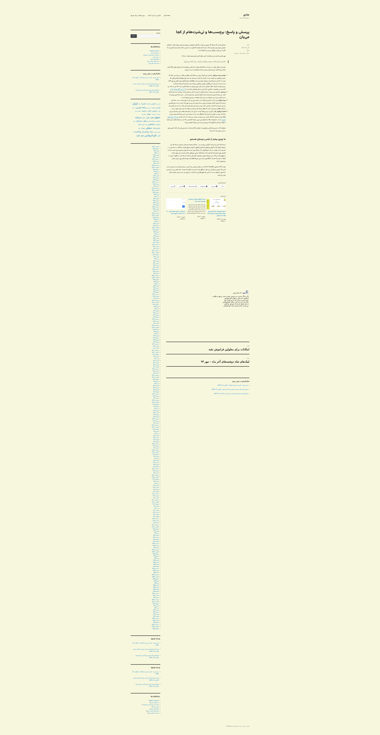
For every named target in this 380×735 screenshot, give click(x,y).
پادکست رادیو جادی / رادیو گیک (151, 55)
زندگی (247, 53)
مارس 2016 (156, 388)
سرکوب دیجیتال (142, 121)
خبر (147, 117)
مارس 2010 (156, 537)
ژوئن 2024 (156, 195)
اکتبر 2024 (156, 186)
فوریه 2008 (156, 589)
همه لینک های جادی (153, 63)
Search (158, 33)
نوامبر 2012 (156, 471)
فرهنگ (140, 124)
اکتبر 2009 (156, 548)
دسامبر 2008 (155, 569)
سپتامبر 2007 (155, 600)
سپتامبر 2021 (155, 251)
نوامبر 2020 (156, 271)
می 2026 (156, 153)
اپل (139, 104)
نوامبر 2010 (156, 521)
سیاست (157, 124)
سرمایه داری (151, 121)
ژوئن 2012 (156, 481)
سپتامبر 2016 (155, 375)
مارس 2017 (156, 363)
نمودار (143, 128)
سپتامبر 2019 (155, 301)
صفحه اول (167, 15)
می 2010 (156, 533)
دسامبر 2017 (155, 344)
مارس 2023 (156, 226)
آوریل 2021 (156, 261)
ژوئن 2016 (156, 382)
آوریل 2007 (156, 610)
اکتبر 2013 (156, 448)
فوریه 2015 (156, 415)
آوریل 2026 (156, 155)
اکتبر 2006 (156, 623)
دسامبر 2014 (155, 419)
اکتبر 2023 (156, 211)
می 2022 (156, 234)
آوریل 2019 (156, 311)
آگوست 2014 (155, 427)
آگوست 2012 (155, 477)
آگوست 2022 (155, 228)
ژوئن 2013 (156, 456)
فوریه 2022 (156, 240)
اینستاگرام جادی (155, 53)
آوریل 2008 (156, 585)
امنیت (143, 103)
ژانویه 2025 (156, 180)
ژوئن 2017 (156, 357)
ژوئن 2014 (156, 431)
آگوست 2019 (155, 303)
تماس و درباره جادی (154, 15)
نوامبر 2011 (156, 496)
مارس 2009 (156, 562)
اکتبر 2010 (156, 523)
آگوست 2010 (155, 527)
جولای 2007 (156, 604)
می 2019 (156, 309)
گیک (138, 135)
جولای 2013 (156, 454)
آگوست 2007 (155, 602)
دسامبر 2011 (155, 494)
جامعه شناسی (138, 111)
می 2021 (156, 259)
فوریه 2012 (156, 490)
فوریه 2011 (156, 515)
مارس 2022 (156, 238)
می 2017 (156, 359)
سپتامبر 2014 (155, 425)
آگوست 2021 (155, 253)
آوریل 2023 (156, 224)
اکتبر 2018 (156, 323)
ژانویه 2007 (156, 616)
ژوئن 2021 (156, 257)
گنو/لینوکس (150, 136)
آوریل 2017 (156, 361)
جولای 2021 (156, 255)
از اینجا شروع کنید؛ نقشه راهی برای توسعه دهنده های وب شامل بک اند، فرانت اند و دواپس (216, 213)
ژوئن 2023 (156, 219)
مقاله (248, 50)
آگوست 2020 (155, 278)
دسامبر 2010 (155, 519)
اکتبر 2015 (156, 398)
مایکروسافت (156, 128)
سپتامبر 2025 (155, 165)
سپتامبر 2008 (155, 575)
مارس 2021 (156, 263)
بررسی (148, 108)
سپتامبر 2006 (155, 625)
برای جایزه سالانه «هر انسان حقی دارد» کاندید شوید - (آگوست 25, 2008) (230, 389)
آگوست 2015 (155, 402)
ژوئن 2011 (156, 506)
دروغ (144, 118)
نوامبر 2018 (156, 321)
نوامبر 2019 (156, 296)
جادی (246, 15)
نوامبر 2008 (156, 571)
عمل (143, 124)
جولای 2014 (156, 429)
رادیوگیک (138, 117)
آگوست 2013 (155, 452)
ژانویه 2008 (156, 591)
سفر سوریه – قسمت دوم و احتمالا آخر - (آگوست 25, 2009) (233, 385)
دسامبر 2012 (155, 469)
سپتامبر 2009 (155, 550)
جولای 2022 (156, 230)
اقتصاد (148, 104)
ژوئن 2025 (156, 172)
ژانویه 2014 (156, 442)
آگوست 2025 (155, 168)
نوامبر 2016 (156, 371)
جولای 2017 (156, 355)
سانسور (158, 121)
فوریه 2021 (156, 265)
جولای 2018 (156, 330)
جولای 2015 (156, 404)
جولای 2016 (156, 379)
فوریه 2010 (156, 539)
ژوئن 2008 (156, 581)
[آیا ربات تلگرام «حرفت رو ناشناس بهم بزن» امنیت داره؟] (195, 209)
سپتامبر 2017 (155, 350)
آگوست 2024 (155, 190)
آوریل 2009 (156, 560)
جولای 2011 (156, 504)
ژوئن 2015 (156, 406)
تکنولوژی (154, 111)
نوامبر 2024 (156, 184)
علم (146, 124)
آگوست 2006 (155, 627)
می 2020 (156, 284)
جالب (149, 111)
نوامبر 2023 (156, 209)
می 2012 (156, 483)
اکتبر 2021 (156, 249)
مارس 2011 (156, 512)
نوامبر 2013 (156, 446)
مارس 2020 (156, 288)
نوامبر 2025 (156, 161)
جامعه (144, 111)
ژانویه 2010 (156, 542)
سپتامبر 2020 (155, 276)
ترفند (159, 111)
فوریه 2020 (156, 290)
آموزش (153, 104)
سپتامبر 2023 (155, 213)
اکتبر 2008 (156, 573)
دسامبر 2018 (155, 319)
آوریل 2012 (156, 485)
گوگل (142, 136)
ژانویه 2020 (156, 292)
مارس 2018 (156, 338)
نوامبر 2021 (156, 246)
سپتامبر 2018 (155, 325)
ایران (135, 103)
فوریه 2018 (156, 340)
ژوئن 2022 (156, 232)
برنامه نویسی (141, 107)
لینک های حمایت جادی (153, 61)
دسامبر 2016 (155, 369)
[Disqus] (207, 260)
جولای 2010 (156, 529)
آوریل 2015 (156, 411)
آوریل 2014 (156, 436)
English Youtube (154, 51)
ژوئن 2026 (156, 151)
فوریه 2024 (156, 203)
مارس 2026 (156, 157)
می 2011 (156, 508)
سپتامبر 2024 (155, 188)
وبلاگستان (145, 132)
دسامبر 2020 (155, 269)
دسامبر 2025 (155, 159)
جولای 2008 (156, 579)
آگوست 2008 (155, 577)
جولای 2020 (156, 280)
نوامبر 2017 (156, 346)
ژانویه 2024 (156, 205)
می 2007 (156, 608)
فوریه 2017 (156, 365)
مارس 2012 (156, 488)
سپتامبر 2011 (155, 500)
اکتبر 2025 (156, 163)
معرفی (149, 128)
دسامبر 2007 (155, 593)
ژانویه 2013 (156, 467)
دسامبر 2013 (155, 444)
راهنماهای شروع (155, 59)
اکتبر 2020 (156, 273)
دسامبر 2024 (155, 182)
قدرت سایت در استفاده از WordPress (235, 726)
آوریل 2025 (156, 176)
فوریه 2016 (156, 390)
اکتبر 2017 (156, 348)
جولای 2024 (156, 192)
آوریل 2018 (156, 336)
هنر (139, 128)
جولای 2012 (156, 479)
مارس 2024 (156, 201)
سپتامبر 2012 (155, 475)
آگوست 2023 (155, 215)
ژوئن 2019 (156, 307)
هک (151, 131)
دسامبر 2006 (155, 618)
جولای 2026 (156, 149)
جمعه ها (158, 114)
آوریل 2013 (156, 461)
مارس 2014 (156, 438)
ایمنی (158, 107)
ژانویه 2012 (156, 492)
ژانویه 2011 (156, 517)
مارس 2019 (156, 313)
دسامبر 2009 (155, 544)
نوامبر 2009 (156, 546)
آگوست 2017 (155, 352)
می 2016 (156, 384)
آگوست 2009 (155, 552)
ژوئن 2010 (156, 531)
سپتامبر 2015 (155, 400)
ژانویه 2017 (156, 367)
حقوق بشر (155, 117)
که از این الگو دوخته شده (178, 89)
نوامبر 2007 (156, 596)
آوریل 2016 (156, 386)
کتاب (158, 136)
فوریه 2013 (156, 465)
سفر (134, 121)
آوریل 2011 (156, 510)
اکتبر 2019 (156, 298)
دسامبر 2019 (155, 294)
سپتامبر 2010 (155, 525)
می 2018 (156, 334)
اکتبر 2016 (156, 373)
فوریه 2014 (156, 440)
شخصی (236, 53)
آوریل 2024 (156, 199)
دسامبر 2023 (155, 207)
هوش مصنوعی (157, 132)
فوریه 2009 (156, 564)
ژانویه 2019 (156, 317)
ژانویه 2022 (156, 242)
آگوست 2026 (155, 147)
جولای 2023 (156, 217)
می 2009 (156, 558)
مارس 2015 (156, 413)
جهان (149, 114)
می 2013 (156, 458)
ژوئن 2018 (156, 332)
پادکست (137, 132)
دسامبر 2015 (155, 394)
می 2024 (156, 197)
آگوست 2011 (155, 502)
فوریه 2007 (156, 614)
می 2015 (156, 409)
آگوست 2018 (155, 328)
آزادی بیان (158, 104)
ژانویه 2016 (156, 392)
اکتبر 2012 (156, 473)
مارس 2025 (156, 178)
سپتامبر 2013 (155, 450)
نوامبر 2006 (156, 621)
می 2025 (156, 174)
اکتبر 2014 (156, 423)
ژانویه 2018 (156, 342)
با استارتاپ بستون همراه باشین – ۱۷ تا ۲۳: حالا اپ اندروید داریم (175, 212)
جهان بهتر (144, 114)
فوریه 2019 (156, 315)
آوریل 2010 (156, 535)
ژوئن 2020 (156, 282)
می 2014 (156, 433)
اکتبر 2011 (156, 498)
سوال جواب (242, 53)
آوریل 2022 (156, 236)
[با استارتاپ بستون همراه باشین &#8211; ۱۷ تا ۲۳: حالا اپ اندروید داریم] (175, 203)
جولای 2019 (156, 305)
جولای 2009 (156, 554)
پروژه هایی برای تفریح (138, 15)
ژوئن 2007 (156, 606)
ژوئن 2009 (156, 556)
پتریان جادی (156, 57)
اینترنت (153, 108)
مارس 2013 (156, 463)
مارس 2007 (156, 612)
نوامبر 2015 (156, 396)
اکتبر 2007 (156, 598)
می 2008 (156, 583)
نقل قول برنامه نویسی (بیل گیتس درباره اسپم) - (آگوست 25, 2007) (231, 394)
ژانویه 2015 (156, 417)
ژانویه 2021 (156, 267)
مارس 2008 (156, 587)
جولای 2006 (156, 629)
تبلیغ (133, 108)
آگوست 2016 (155, 377)
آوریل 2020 (156, 286)
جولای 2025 (156, 170)
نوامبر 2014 (156, 421)
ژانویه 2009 (156, 566)
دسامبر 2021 (155, 244)
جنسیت (154, 114)
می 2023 (156, 222)
